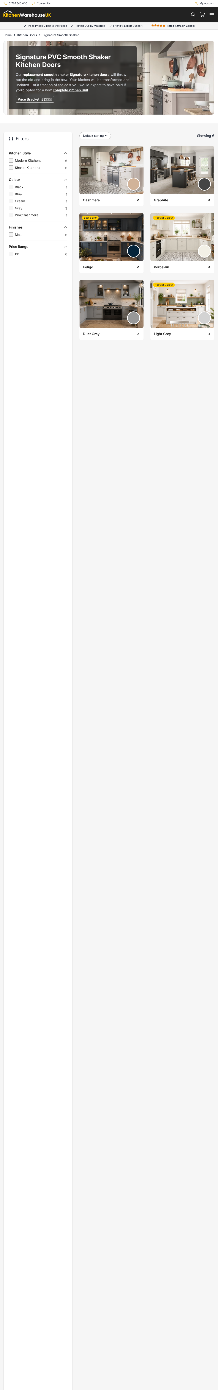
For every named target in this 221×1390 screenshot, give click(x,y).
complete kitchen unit (70, 90)
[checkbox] (38, 161)
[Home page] (27, 14)
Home (7, 35)
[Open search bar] (193, 14)
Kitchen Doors (27, 35)
